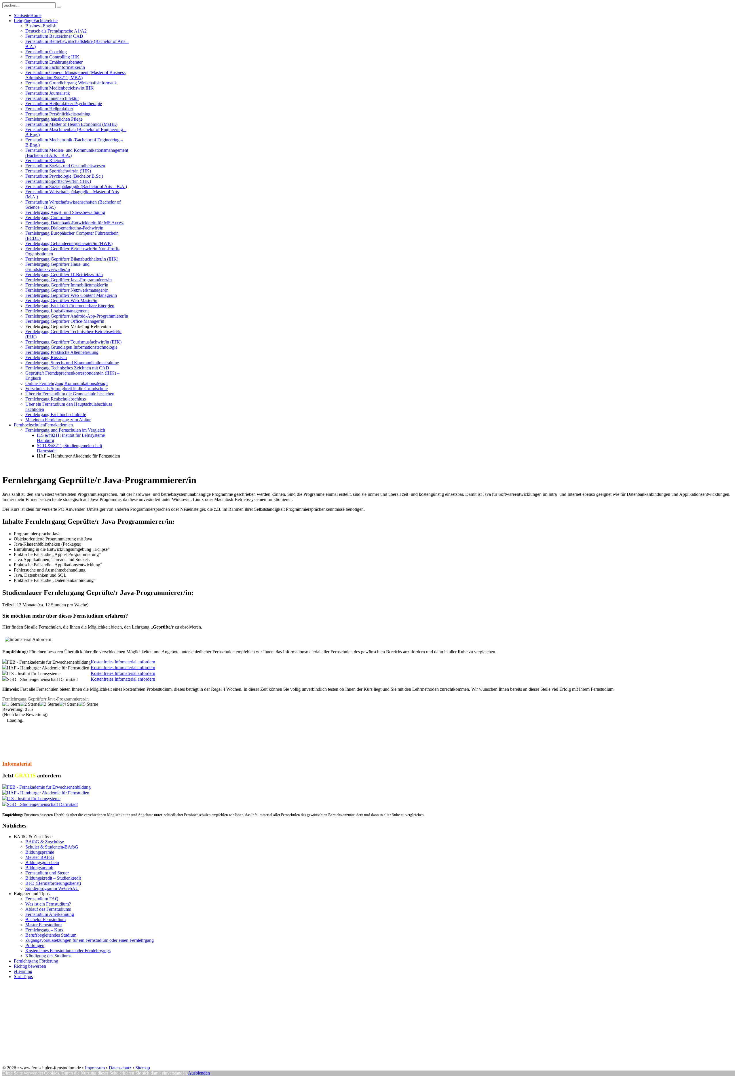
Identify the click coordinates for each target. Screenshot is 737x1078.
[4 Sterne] (69, 704)
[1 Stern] (11, 704)
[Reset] (59, 6)
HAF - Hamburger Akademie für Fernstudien (48, 792)
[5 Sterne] (88, 704)
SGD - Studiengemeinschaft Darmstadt (42, 804)
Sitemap (142, 1067)
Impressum (95, 1067)
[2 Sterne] (29, 704)
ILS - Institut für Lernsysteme (33, 798)
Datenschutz (120, 1067)
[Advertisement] (107, 465)
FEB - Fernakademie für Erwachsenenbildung (49, 787)
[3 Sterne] (49, 704)
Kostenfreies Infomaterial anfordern (123, 661)
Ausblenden (199, 1073)
